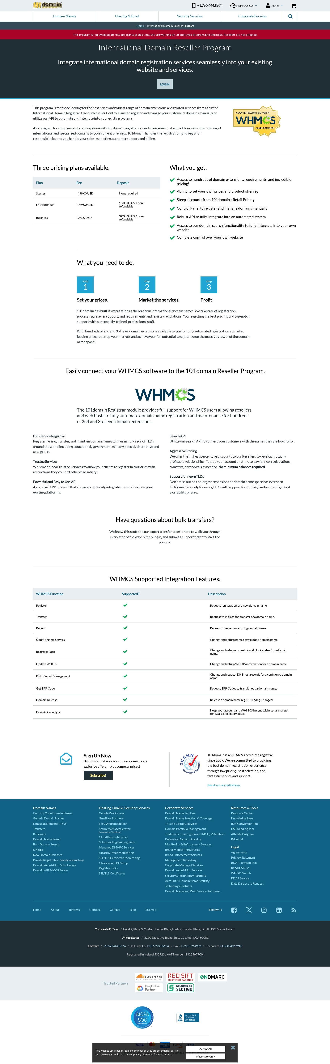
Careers (115, 909)
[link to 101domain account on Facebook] (234, 912)
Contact (94, 909)
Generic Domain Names (48, 818)
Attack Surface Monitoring (116, 852)
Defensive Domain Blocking (183, 839)
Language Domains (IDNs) (50, 823)
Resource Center (242, 813)
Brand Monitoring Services (182, 849)
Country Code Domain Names (53, 813)
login (157, 537)
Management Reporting (180, 860)
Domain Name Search (47, 839)
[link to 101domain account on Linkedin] (279, 912)
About (55, 909)
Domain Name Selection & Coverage (188, 818)
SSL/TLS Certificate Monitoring (119, 858)
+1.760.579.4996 (190, 946)
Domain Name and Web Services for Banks (193, 891)
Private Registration (46, 860)
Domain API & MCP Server (50, 870)
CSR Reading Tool (242, 829)
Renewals (39, 834)
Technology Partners (178, 886)
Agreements (239, 852)
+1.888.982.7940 (231, 946)
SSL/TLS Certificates (112, 873)
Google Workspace (111, 813)
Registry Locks (108, 868)
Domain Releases (47, 855)
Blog (133, 909)
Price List (237, 839)
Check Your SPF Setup (113, 863)
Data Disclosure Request (247, 883)
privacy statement (143, 1054)
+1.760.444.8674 (114, 946)
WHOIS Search (241, 873)
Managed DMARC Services (116, 847)
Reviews (74, 909)
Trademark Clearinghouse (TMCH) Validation (194, 834)
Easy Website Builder (113, 823)
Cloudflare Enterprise (113, 837)
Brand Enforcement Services (183, 855)
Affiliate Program (242, 834)
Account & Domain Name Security (187, 880)
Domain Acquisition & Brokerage (54, 865)
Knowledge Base (242, 818)
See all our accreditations (223, 785)
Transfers (39, 829)
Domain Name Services (180, 813)
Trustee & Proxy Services (181, 823)
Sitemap (151, 909)
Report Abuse (240, 868)
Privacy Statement (243, 857)
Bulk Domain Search (46, 844)
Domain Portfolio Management (185, 829)
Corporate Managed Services (184, 865)
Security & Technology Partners (185, 875)
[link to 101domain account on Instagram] (264, 912)
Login (165, 84)
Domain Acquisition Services (183, 870)
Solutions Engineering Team (117, 842)
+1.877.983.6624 (157, 946)
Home (37, 909)
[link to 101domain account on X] (249, 912)
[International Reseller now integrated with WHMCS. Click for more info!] (265, 121)
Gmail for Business (111, 818)
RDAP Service (240, 878)
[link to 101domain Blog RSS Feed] (294, 912)
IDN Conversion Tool (245, 823)
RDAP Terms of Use (244, 862)
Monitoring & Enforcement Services (188, 844)
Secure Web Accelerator (114, 829)
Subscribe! (98, 775)
